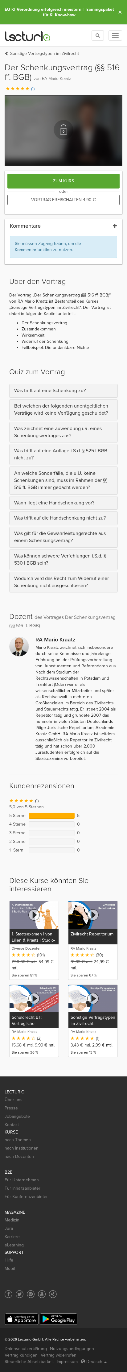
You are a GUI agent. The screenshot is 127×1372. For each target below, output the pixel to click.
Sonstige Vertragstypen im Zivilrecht (44, 53)
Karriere (12, 1236)
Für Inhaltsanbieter (22, 1188)
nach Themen (18, 1139)
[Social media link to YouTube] (42, 1294)
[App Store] (22, 1319)
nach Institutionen (22, 1148)
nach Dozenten (19, 1156)
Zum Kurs (63, 181)
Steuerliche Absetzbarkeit (29, 1361)
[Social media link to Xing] (53, 1294)
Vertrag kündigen (21, 1355)
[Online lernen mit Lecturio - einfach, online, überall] (28, 35)
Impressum (67, 1361)
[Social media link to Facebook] (8, 1294)
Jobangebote (17, 1116)
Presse (11, 1108)
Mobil (10, 1268)
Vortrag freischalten (63, 199)
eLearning (14, 1245)
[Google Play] (58, 1319)
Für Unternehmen (22, 1180)
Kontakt (12, 1124)
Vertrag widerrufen (58, 1355)
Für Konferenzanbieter (26, 1196)
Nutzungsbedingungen (72, 1348)
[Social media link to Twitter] (19, 1294)
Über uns (14, 1099)
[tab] (63, 390)
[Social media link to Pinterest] (31, 1294)
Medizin (12, 1220)
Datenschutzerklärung (26, 1348)
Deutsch (94, 1361)
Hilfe (9, 1260)
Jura (9, 1228)
